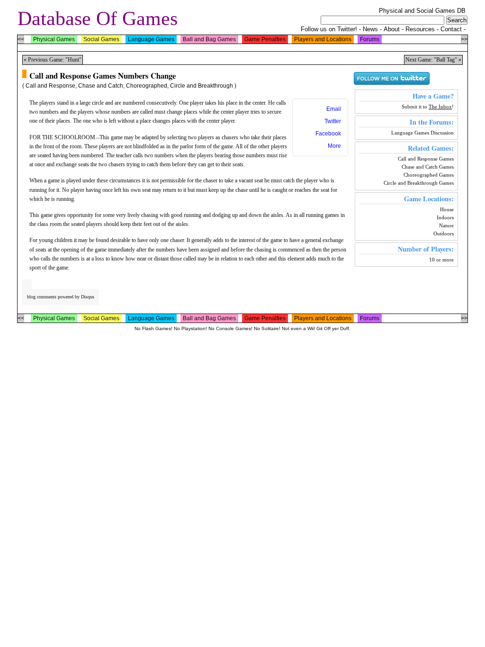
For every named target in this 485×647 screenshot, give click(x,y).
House (447, 209)
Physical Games (54, 39)
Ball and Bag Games (209, 39)
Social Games (101, 39)
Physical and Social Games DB (422, 10)
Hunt (73, 59)
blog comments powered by (60, 296)
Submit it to (427, 106)
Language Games (151, 39)
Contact (451, 29)
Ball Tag (445, 59)
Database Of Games (98, 18)
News (370, 29)
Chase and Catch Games (428, 167)
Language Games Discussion (422, 132)
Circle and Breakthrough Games (419, 183)
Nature (446, 225)
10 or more (441, 259)
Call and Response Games (426, 159)
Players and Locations (322, 39)
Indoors (445, 217)
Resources (420, 29)
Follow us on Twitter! (329, 29)
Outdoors (443, 233)
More (334, 146)
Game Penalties (265, 39)
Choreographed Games (429, 175)
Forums (369, 39)
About (392, 29)
